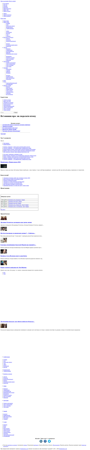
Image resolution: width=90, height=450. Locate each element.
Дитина (5, 47)
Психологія (9, 32)
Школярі (8, 52)
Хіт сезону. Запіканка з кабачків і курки (12, 154)
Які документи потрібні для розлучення (12, 184)
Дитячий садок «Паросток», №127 (16, 204)
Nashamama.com (24, 448)
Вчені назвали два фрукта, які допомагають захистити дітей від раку (19, 155)
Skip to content (12, 1)
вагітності (36, 445)
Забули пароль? (7, 16)
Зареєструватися (7, 14)
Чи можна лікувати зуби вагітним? (11, 131)
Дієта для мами (9, 65)
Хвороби (5, 67)
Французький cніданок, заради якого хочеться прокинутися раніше (19, 149)
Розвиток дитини (10, 57)
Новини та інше (7, 85)
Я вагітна (8, 40)
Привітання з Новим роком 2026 (11, 162)
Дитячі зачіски (6, 110)
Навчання (8, 60)
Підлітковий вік (10, 51)
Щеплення (8, 69)
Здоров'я (8, 36)
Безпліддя (8, 46)
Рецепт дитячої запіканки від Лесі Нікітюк (14, 267)
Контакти (5, 7)
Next (4, 273)
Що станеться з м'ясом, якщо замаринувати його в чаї (16, 152)
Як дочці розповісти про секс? (10, 127)
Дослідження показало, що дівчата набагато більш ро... (18, 321)
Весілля (8, 33)
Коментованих (6, 144)
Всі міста (3, 209)
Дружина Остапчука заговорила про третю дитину (16, 222)
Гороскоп (8, 93)
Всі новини (6, 3)
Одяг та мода (9, 90)
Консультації (9, 88)
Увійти (5, 13)
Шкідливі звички (10, 78)
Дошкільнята (9, 50)
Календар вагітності (11, 41)
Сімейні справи (6, 356)
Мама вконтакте (7, 8)
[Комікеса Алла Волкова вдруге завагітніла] (4, 253)
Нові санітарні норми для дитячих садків (13, 179)
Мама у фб (5, 9)
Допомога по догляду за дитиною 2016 (12, 183)
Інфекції (8, 71)
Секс (7, 34)
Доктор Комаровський (11, 83)
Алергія (8, 70)
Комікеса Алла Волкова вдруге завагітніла (14, 256)
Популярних (6, 143)
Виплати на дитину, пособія (9, 129)
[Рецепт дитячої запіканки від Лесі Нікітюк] (4, 264)
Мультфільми (9, 84)
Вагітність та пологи (8, 37)
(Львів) (23, 199)
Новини (8, 86)
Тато (7, 24)
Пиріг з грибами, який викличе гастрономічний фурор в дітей (18, 156)
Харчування (6, 61)
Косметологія (9, 27)
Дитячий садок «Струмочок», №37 (16, 206)
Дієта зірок (8, 66)
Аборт (7, 31)
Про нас (5, 4)
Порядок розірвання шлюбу (10, 180)
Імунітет (8, 75)
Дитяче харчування (10, 62)
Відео (4, 81)
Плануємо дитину (10, 26)
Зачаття (8, 38)
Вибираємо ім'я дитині (11, 53)
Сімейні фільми (10, 28)
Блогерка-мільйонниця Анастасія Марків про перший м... (18, 245)
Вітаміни (8, 72)
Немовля (8, 48)
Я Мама (8, 23)
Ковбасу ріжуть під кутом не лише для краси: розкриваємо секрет (19, 150)
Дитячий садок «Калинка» (14, 199)
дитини (25, 445)
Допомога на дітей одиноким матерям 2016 (13, 181)
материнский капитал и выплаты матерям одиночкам (16, 124)
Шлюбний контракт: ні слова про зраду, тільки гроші (16, 185)
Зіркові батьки (9, 89)
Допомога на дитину (8, 102)
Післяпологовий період (11, 45)
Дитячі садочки (7, 99)
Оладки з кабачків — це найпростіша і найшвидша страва (17, 148)
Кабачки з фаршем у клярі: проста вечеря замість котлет (16, 146)
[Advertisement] (11, 298)
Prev (4, 272)
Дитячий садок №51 (13, 201)
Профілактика (9, 76)
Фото (4, 80)
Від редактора (9, 94)
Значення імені (9, 91)
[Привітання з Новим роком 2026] (4, 167)
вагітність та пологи (12, 445)
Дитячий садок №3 (13, 203)
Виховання (8, 56)
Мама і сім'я (6, 22)
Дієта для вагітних (10, 64)
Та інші (5, 422)
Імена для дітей (7, 101)
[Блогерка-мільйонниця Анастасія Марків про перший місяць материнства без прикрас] (4, 242)
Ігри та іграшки (10, 59)
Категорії (3, 133)
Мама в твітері (6, 11)
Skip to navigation (5, 1)
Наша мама (3, 18)
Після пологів (56, 445)
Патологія (8, 79)
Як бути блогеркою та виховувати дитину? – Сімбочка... (18, 233)
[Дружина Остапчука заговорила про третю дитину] (4, 219)
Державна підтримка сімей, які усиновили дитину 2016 (16, 178)
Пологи (8, 43)
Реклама (5, 6)
